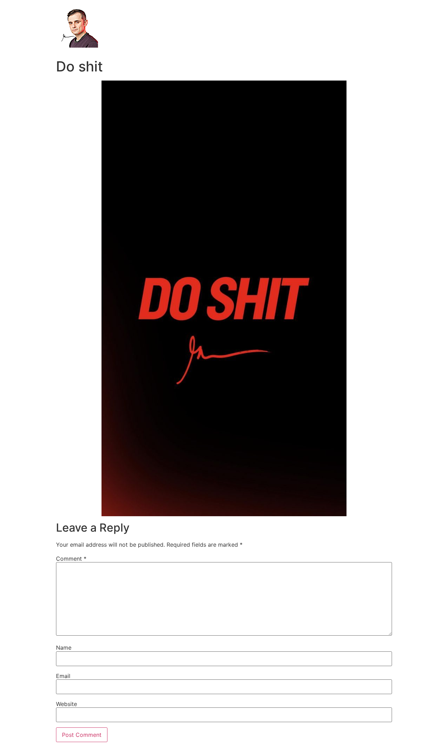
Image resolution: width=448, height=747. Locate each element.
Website (66, 704)
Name (63, 647)
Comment (71, 558)
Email (63, 676)
